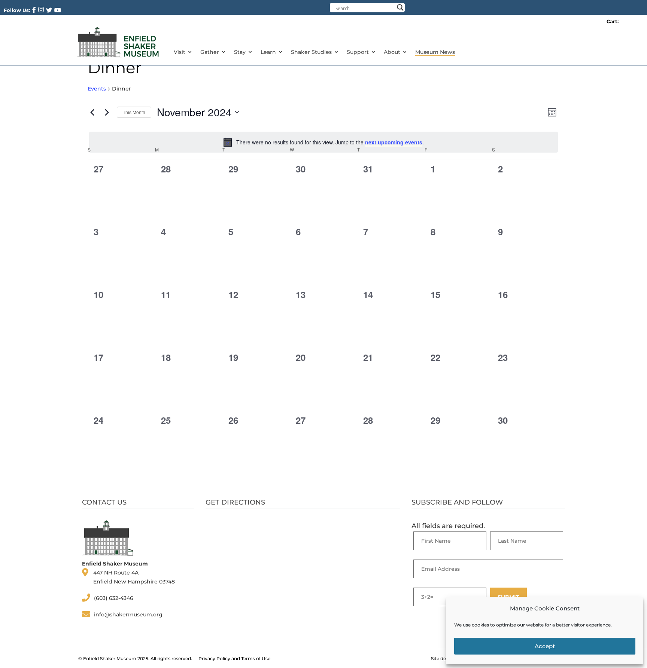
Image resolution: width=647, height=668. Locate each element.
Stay (240, 52)
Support (358, 52)
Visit (179, 52)
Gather (209, 52)
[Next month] (106, 112)
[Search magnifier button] (400, 7)
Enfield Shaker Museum (109, 658)
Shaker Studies (311, 52)
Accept (545, 646)
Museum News (435, 52)
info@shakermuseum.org (128, 614)
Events (97, 88)
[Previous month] (92, 112)
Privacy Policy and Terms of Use (234, 658)
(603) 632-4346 (113, 598)
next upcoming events (393, 142)
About (392, 52)
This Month (134, 112)
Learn (268, 52)
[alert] (323, 142)
